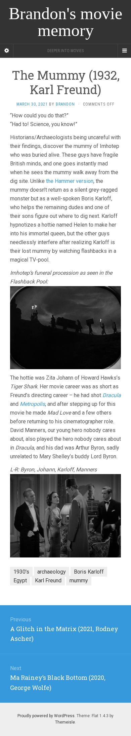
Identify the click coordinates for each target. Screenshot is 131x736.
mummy (79, 580)
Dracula (111, 395)
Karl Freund (48, 580)
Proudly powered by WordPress (46, 715)
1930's (21, 572)
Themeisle (65, 722)
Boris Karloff (89, 572)
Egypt (20, 580)
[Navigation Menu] (124, 50)
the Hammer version (69, 181)
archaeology (51, 572)
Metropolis (32, 404)
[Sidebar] (6, 50)
